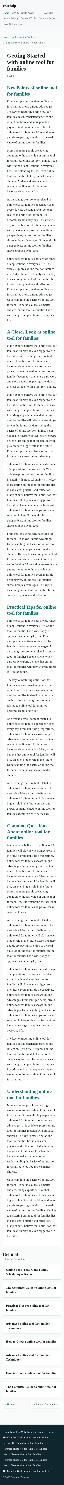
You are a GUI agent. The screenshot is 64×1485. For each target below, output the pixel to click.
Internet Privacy (10, 18)
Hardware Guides (46, 18)
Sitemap (25, 1477)
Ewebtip (9, 6)
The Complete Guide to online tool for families (25, 1437)
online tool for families (23, 37)
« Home (9, 1404)
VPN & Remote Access (23, 13)
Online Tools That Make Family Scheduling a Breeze (28, 1432)
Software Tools (28, 18)
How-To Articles (45, 13)
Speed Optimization (12, 24)
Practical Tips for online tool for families (23, 1443)
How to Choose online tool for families (31, 1341)
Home (6, 13)
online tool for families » (46, 1404)
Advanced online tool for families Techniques (25, 1449)
